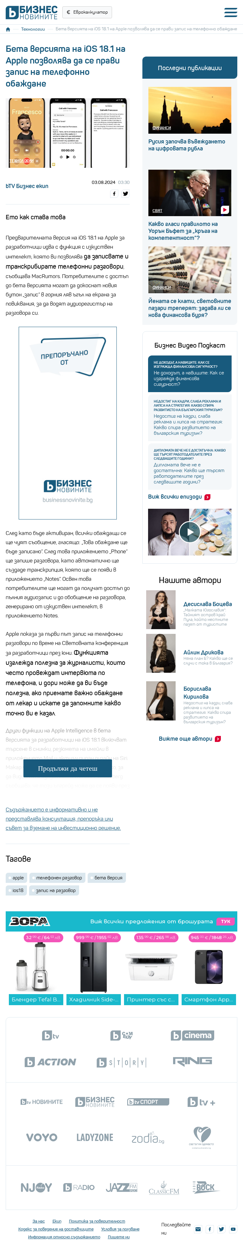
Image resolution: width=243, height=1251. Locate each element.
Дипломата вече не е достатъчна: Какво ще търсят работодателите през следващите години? (190, 454)
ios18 (18, 890)
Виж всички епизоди (175, 496)
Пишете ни (119, 1237)
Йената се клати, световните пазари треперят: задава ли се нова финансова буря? (189, 308)
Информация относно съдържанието (64, 1237)
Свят (157, 210)
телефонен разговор (59, 878)
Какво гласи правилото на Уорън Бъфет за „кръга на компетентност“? (183, 231)
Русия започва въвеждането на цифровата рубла (186, 145)
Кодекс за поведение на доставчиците (56, 1229)
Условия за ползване (120, 1229)
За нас (39, 1221)
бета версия (108, 878)
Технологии (33, 29)
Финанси (162, 127)
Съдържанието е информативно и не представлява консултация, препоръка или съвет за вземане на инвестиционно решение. (63, 818)
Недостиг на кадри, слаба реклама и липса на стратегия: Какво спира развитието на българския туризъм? (188, 405)
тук (225, 921)
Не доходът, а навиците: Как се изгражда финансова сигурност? (185, 365)
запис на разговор (56, 890)
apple (18, 878)
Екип (57, 1221)
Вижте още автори (185, 738)
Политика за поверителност (97, 1221)
